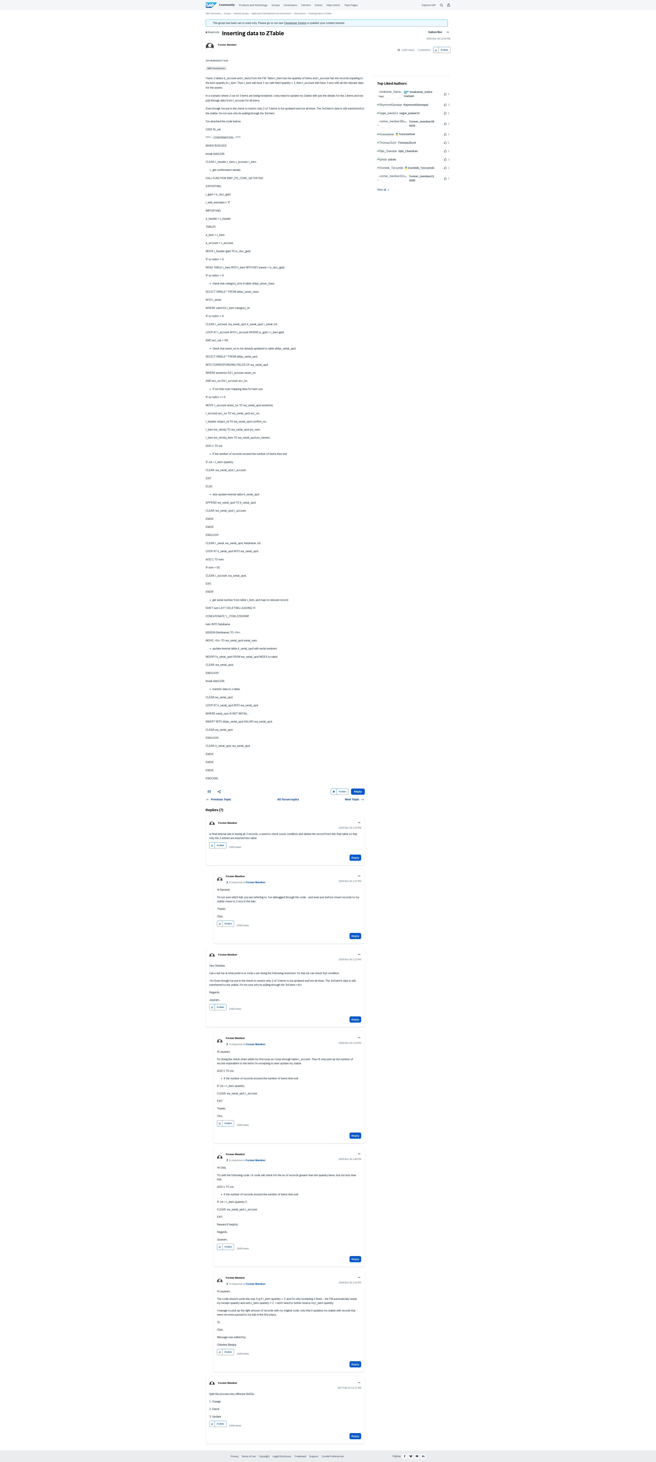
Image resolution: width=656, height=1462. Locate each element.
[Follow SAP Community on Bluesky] (410, 1456)
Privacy (234, 1456)
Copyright (264, 1456)
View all (381, 189)
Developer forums (295, 23)
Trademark (300, 1456)
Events (319, 5)
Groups (275, 5)
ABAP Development (216, 68)
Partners (306, 5)
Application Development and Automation (271, 13)
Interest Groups (241, 13)
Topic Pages (351, 5)
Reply (355, 857)
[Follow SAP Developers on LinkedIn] (423, 1456)
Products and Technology (253, 5)
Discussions (299, 13)
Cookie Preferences (333, 1456)
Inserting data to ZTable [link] (320, 13)
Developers (290, 5)
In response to (247, 882)
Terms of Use (249, 1456)
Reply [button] (358, 791)
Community (227, 4)
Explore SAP (429, 5)
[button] (436, 50)
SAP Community (213, 13)
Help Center (333, 5)
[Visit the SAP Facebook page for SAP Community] (404, 1456)
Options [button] (447, 32)
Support (314, 1456)
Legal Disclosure (282, 1456)
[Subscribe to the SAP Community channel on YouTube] (417, 1456)
